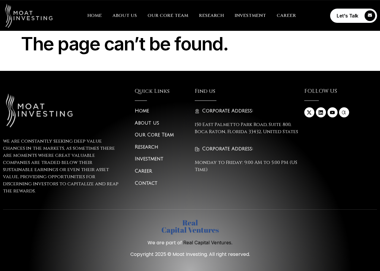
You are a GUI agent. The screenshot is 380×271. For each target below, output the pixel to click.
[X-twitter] (309, 112)
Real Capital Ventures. (207, 243)
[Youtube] (332, 112)
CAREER (286, 15)
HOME (94, 15)
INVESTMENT (250, 15)
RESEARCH (211, 15)
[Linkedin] (321, 112)
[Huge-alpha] (344, 112)
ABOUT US (125, 15)
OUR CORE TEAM (168, 15)
